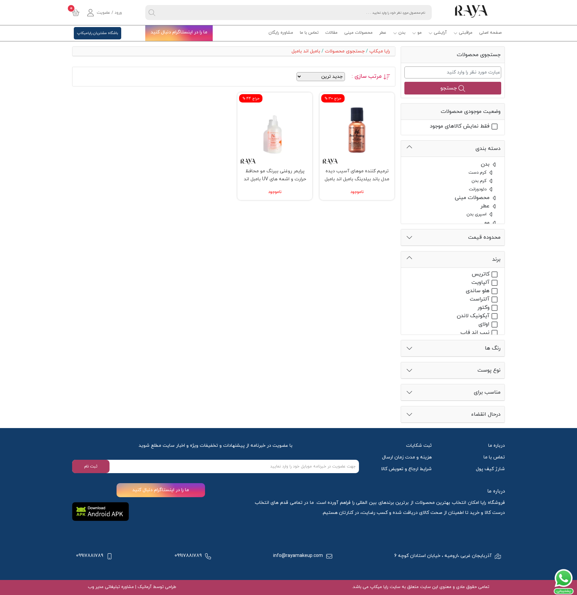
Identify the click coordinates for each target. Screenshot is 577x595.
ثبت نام (91, 466)
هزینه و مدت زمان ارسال (407, 457)
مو (419, 33)
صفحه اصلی (490, 33)
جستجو (449, 88)
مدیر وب (96, 587)
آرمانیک (144, 587)
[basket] (75, 13)
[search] (152, 12)
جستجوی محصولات (345, 51)
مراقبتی (465, 33)
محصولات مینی (358, 33)
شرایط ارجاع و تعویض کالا (406, 469)
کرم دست (478, 173)
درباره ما (496, 445)
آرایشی (440, 33)
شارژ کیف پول (490, 469)
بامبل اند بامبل (306, 51)
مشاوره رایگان (280, 33)
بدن (401, 33)
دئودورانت (478, 189)
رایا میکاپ (379, 51)
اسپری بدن (477, 214)
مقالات (331, 33)
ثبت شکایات (419, 445)
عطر (382, 33)
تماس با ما (309, 33)
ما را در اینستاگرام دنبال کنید (179, 32)
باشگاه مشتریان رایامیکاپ (97, 33)
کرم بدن (479, 181)
